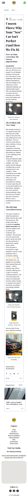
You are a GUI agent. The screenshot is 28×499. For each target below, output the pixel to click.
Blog (14, 439)
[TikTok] (17, 491)
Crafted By (14, 495)
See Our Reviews (14, 437)
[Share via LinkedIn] (14, 373)
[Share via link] (18, 373)
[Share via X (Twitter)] (10, 373)
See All (20, 385)
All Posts (6, 10)
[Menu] (4, 3)
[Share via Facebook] (6, 373)
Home (14, 429)
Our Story (14, 431)
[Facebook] (14, 491)
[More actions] (21, 19)
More (13, 10)
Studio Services (14, 433)
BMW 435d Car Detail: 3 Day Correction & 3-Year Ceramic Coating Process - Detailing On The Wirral (14, 403)
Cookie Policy (14, 441)
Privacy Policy (14, 443)
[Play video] (14, 315)
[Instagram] (10, 491)
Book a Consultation (14, 435)
